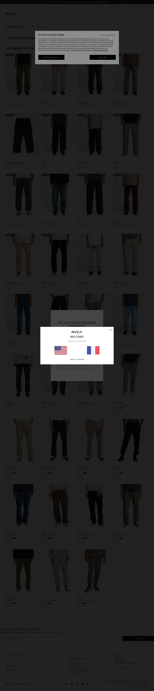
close (111, 330)
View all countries (77, 359)
